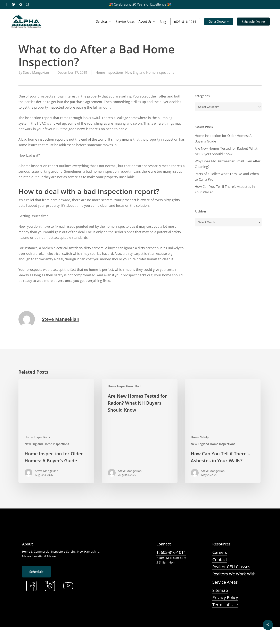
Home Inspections (110, 72)
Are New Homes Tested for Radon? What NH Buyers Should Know (226, 151)
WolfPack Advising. (108, 634)
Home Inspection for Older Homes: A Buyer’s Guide (223, 138)
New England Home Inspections (149, 72)
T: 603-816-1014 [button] (171, 552)
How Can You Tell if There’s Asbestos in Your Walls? (225, 189)
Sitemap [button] (220, 590)
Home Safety (200, 437)
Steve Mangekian (36, 72)
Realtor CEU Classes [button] (231, 566)
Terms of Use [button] (225, 604)
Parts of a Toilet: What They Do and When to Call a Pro (227, 177)
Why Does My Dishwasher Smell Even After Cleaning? (228, 164)
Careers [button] (219, 552)
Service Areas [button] (225, 582)
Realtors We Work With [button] (234, 574)
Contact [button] (219, 559)
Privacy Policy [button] (225, 597)
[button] (36, 571)
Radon (139, 386)
